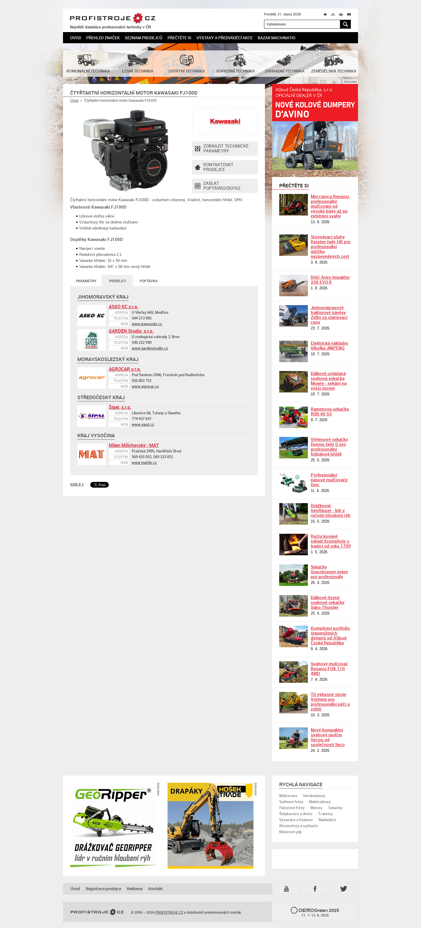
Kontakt (155, 888)
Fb (316, 888)
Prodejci (117, 280)
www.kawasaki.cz (147, 323)
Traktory (325, 813)
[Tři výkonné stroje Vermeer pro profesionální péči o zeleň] (293, 702)
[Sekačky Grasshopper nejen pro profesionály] (293, 575)
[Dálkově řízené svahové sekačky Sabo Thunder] (293, 606)
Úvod (75, 37)
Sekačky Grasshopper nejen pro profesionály (329, 571)
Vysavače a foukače (296, 819)
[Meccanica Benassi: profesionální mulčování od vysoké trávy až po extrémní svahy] (293, 204)
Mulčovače (288, 795)
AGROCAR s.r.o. (125, 369)
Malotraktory (320, 801)
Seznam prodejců (143, 37)
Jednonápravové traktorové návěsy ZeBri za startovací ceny (329, 315)
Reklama (135, 888)
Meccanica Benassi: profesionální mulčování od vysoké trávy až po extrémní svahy (330, 206)
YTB (287, 888)
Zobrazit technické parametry (226, 148)
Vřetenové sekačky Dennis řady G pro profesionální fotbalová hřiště (329, 446)
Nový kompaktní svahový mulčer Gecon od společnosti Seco (328, 737)
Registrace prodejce (103, 888)
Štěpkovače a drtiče (295, 813)
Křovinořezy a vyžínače (298, 825)
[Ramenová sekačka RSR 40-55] (293, 417)
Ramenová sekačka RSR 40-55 (330, 411)
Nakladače (327, 819)
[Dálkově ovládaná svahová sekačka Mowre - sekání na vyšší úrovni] (293, 382)
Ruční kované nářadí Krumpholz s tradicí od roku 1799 (331, 541)
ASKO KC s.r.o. (123, 306)
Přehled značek (103, 37)
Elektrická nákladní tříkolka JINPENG (329, 345)
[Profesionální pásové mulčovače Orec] (293, 483)
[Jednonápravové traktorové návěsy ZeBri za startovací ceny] (293, 316)
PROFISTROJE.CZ (112, 18)
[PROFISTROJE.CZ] (97, 912)
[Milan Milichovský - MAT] (91, 454)
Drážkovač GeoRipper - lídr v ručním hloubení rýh (331, 510)
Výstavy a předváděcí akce (224, 37)
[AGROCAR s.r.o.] (91, 378)
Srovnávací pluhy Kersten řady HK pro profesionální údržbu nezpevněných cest (331, 246)
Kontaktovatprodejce (218, 167)
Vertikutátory (314, 795)
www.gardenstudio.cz (150, 348)
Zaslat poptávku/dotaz (222, 185)
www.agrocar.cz (145, 386)
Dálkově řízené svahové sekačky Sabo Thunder (328, 602)
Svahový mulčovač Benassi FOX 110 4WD (329, 668)
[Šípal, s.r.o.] (91, 416)
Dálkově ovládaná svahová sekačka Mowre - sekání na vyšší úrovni (329, 380)
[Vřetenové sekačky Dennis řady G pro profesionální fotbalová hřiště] (293, 447)
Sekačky (335, 807)
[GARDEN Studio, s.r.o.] (91, 340)
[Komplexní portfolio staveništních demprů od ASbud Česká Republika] (293, 636)
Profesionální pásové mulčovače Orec (329, 479)
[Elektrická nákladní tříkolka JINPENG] (293, 351)
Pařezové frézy (292, 807)
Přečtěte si (179, 37)
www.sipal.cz (143, 424)
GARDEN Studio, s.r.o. (131, 331)
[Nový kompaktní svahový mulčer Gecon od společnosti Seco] (293, 738)
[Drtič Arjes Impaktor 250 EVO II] (293, 285)
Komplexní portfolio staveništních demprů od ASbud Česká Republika (330, 635)
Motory (316, 807)
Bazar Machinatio (277, 37)
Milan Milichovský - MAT (134, 445)
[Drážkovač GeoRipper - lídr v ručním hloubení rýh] (293, 514)
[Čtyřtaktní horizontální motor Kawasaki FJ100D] (127, 151)
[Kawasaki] (225, 121)
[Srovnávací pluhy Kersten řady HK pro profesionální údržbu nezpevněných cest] (293, 245)
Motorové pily (290, 831)
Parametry (86, 280)
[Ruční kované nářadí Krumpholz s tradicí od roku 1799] (293, 544)
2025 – (320, 912)
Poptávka (149, 280)
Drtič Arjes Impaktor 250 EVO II (330, 279)
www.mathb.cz (144, 462)
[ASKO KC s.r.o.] (91, 315)
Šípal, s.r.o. (120, 407)
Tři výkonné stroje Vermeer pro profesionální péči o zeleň (330, 701)
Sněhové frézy (291, 801)
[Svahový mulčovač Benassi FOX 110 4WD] (293, 672)
